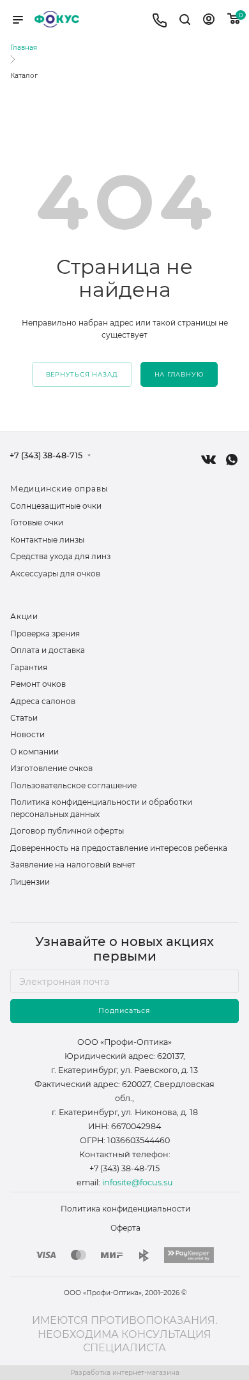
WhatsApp (231, 459)
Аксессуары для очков (55, 573)
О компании (34, 751)
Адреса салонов (42, 701)
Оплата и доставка (47, 650)
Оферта (125, 1228)
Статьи (24, 718)
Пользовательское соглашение (73, 785)
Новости (27, 734)
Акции (24, 616)
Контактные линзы (47, 539)
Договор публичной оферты (67, 831)
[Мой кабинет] (209, 21)
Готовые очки (36, 522)
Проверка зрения (45, 633)
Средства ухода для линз (60, 556)
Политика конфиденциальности (125, 1208)
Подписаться (124, 1011)
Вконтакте (208, 459)
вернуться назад (82, 374)
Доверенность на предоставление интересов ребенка (118, 848)
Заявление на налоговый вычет (72, 864)
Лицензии (30, 882)
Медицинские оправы (58, 488)
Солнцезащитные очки (56, 506)
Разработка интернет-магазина (124, 1373)
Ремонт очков (38, 684)
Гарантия (28, 667)
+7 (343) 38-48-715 (46, 456)
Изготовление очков (51, 768)
